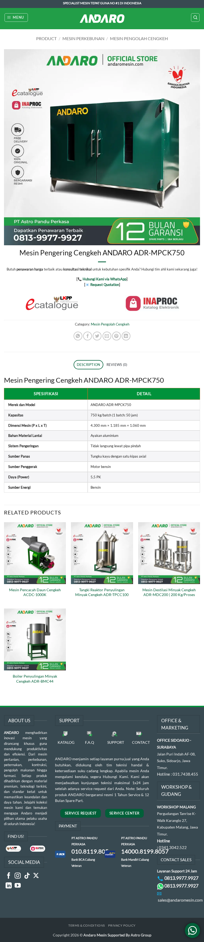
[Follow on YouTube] (18, 885)
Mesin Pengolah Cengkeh (139, 38)
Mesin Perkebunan (83, 38)
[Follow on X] (36, 876)
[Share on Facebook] (87, 336)
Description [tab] (88, 364)
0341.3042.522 (173, 847)
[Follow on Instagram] (18, 876)
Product (46, 38)
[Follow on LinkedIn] (9, 885)
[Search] (195, 17)
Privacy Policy (122, 925)
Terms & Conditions (86, 925)
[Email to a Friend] (107, 336)
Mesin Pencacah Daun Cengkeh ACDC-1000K (35, 592)
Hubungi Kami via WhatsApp (104, 279)
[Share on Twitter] (97, 336)
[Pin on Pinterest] (116, 336)
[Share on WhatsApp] (78, 336)
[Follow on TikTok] (27, 876)
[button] (16, 17)
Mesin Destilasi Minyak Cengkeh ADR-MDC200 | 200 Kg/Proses (169, 592)
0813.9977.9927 (181, 878)
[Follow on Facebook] (9, 876)
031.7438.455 (185, 774)
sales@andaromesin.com (180, 899)
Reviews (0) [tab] (117, 364)
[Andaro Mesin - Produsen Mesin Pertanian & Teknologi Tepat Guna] (102, 18)
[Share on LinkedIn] (126, 336)
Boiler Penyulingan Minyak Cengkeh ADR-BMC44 (35, 678)
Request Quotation (104, 284)
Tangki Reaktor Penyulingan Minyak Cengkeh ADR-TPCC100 (102, 592)
